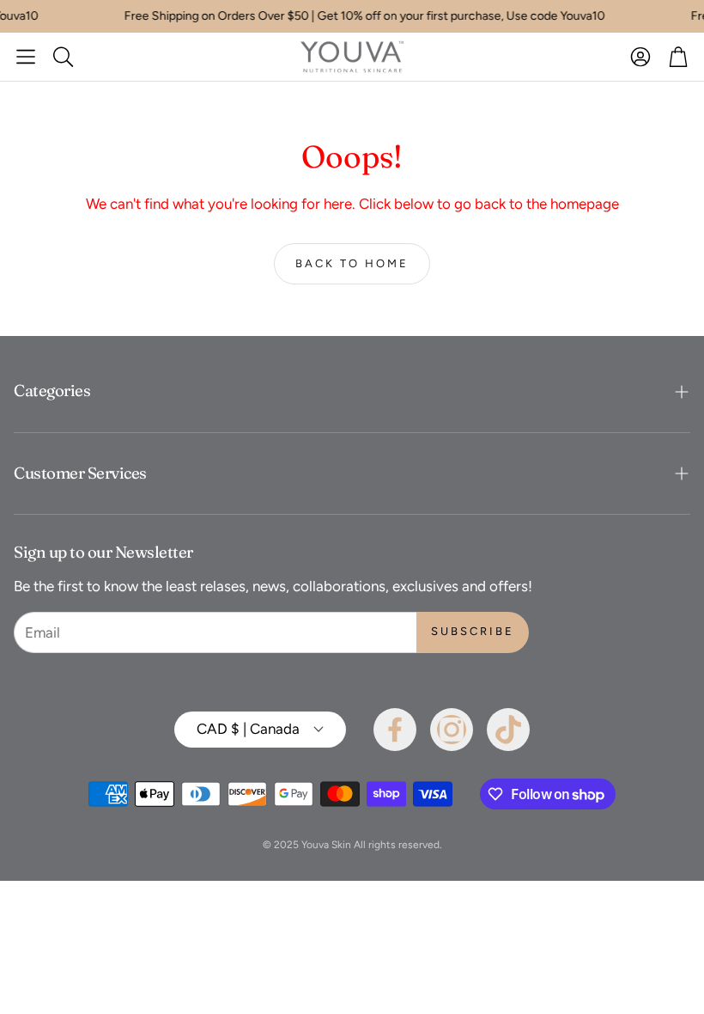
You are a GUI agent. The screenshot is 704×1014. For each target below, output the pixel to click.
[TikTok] (508, 729)
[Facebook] (394, 729)
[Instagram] (451, 729)
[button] (26, 57)
